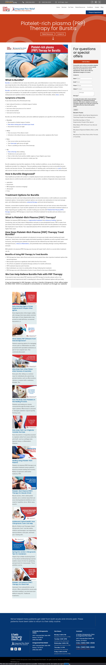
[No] (69, 664)
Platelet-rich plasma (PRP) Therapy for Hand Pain (22, 583)
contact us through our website (55, 284)
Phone (75, 85)
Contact (97, 7)
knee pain (14, 143)
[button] (13, 600)
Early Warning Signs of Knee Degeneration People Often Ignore (22, 308)
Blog (102, 7)
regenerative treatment (35, 220)
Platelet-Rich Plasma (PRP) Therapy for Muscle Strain (22, 492)
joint (59, 168)
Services (64, 7)
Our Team (70, 7)
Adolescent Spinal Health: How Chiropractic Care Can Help (23, 522)
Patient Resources (80, 7)
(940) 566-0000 (30, 2)
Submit (75, 109)
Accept (66, 664)
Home (58, 7)
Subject (75, 89)
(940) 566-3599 (46, 2)
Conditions (90, 7)
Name (75, 78)
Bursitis (7, 83)
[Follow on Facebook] (92, 2)
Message (76, 95)
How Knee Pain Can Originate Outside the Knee (23, 431)
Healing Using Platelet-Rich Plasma (22, 462)
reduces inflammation (22, 243)
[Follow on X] (99, 2)
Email (75, 82)
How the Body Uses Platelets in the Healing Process (23, 401)
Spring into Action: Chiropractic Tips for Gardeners (24, 553)
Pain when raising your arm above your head (21, 124)
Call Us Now (85, 61)
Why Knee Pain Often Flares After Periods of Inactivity (22, 370)
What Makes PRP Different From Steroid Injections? (24, 340)
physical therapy (32, 202)
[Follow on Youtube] (96, 2)
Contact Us (60, 34)
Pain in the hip (12, 152)
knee (57, 94)
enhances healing (50, 220)
